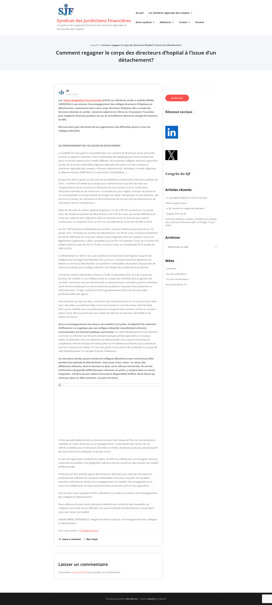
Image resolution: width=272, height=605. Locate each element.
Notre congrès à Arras (176, 203)
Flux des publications (176, 273)
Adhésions (165, 22)
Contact (183, 22)
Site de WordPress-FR (176, 284)
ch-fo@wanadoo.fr (89, 530)
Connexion (171, 268)
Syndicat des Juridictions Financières (94, 20)
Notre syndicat (144, 22)
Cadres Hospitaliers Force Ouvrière (82, 100)
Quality (152, 598)
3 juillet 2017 (72, 94)
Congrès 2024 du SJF (176, 213)
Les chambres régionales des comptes (169, 12)
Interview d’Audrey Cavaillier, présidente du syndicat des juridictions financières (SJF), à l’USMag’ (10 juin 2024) (191, 222)
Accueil (139, 12)
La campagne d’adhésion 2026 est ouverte (186, 197)
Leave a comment (71, 539)
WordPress (132, 598)
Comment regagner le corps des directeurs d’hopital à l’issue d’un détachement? (141, 45)
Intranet (199, 22)
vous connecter (79, 572)
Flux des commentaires (177, 279)
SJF (67, 90)
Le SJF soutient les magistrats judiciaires (185, 208)
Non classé (92, 539)
